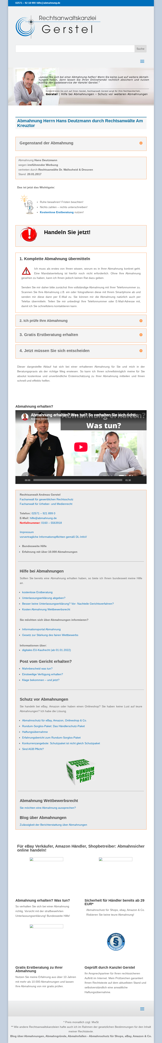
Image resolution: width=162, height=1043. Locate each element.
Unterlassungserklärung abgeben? (43, 597)
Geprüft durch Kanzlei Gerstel (110, 967)
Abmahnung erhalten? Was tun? (42, 900)
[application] (81, 447)
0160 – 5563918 (51, 522)
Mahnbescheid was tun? (37, 668)
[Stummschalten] (135, 480)
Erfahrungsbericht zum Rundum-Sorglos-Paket (51, 737)
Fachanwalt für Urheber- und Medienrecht (46, 503)
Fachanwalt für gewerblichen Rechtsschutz (46, 499)
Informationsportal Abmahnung (41, 629)
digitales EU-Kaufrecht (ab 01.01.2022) (46, 650)
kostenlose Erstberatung (37, 592)
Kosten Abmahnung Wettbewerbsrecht (46, 609)
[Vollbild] (141, 480)
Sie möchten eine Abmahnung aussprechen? (48, 807)
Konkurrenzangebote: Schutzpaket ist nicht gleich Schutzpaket (61, 743)
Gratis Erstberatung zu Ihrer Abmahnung (39, 969)
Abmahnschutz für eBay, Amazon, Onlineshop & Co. (54, 720)
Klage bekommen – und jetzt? (40, 680)
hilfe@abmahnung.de (43, 518)
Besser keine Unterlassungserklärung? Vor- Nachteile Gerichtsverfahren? (68, 603)
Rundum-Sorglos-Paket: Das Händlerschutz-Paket (53, 726)
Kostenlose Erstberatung (57, 212)
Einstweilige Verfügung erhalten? (42, 674)
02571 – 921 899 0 (43, 513)
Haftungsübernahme (35, 731)
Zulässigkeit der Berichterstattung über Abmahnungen (53, 824)
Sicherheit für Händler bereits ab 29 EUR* (114, 902)
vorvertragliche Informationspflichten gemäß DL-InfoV (53, 536)
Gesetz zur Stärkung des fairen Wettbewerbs (50, 635)
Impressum (27, 532)
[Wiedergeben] (21, 480)
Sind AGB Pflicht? (33, 749)
